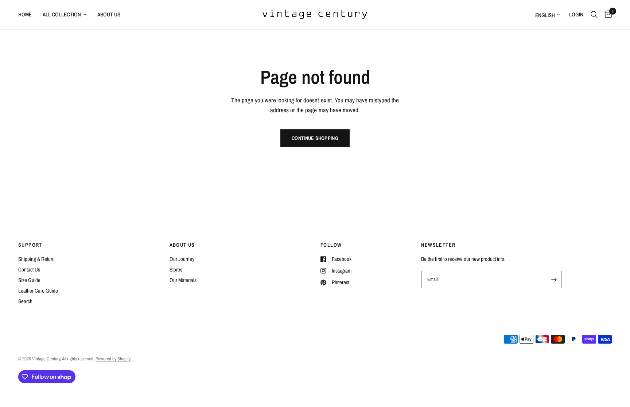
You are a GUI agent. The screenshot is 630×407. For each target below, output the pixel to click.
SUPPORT (30, 244)
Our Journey (182, 259)
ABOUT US (182, 244)
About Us (108, 14)
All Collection (62, 14)
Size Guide (29, 280)
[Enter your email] (554, 279)
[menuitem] (27, 15)
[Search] (594, 14)
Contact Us (29, 269)
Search (25, 301)
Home (25, 14)
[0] (606, 14)
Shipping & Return (36, 259)
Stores (176, 269)
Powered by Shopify (113, 359)
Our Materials (183, 280)
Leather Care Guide (38, 290)
